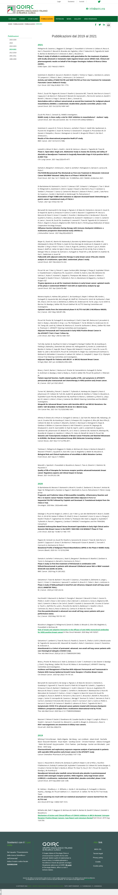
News (69, 19)
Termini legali (98, 853)
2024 (11, 43)
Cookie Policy (88, 879)
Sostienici (71, 1)
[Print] (108, 24)
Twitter (99, 1)
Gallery (77, 19)
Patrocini (60, 19)
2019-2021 (12, 49)
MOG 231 (97, 849)
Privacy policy (98, 857)
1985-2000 (12, 59)
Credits (98, 862)
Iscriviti (81, 1)
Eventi (22, 19)
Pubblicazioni (47, 19)
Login (59, 1)
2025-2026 (12, 40)
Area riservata (90, 19)
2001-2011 (12, 56)
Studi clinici (33, 19)
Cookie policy (98, 866)
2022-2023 (12, 46)
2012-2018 (12, 53)
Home (10, 24)
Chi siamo (12, 19)
